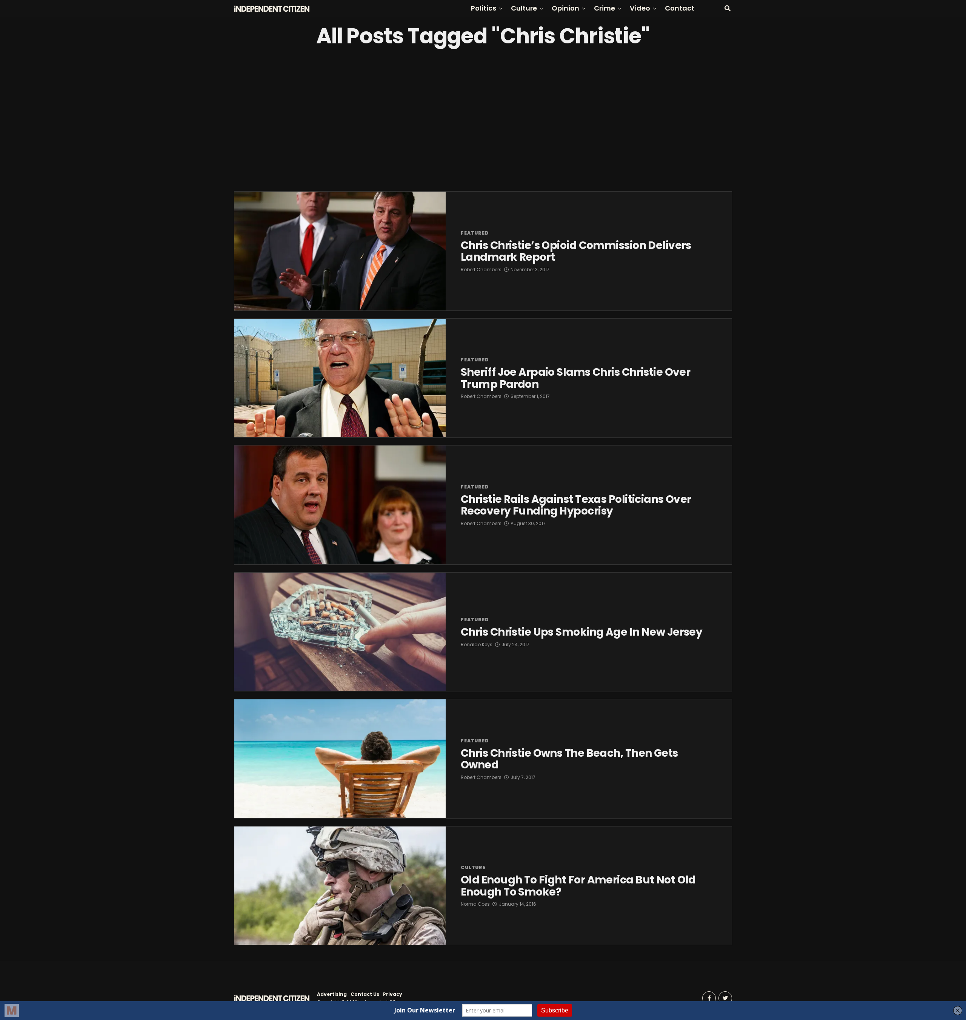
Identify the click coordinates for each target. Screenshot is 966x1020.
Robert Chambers (481, 269)
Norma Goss (475, 904)
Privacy (392, 994)
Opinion (565, 8)
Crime (604, 8)
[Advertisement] (483, 119)
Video (640, 8)
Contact (679, 8)
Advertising (332, 994)
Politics (483, 8)
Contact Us (365, 994)
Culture (524, 8)
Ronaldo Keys (476, 644)
